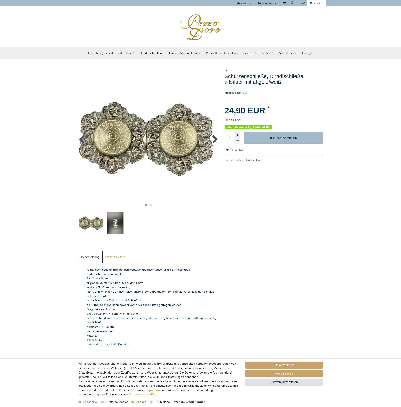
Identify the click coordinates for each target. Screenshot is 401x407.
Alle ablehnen (284, 373)
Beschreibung (90, 257)
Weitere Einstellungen (190, 401)
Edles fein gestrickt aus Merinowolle (111, 53)
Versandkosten (255, 160)
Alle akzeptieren (284, 365)
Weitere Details (115, 257)
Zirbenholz (285, 53)
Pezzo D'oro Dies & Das (221, 53)
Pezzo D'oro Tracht (256, 53)
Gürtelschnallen (151, 53)
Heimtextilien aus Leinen (184, 53)
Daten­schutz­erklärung (144, 394)
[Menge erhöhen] (237, 135)
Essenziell (91, 401)
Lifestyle (307, 53)
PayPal (142, 401)
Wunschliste (236, 149)
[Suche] (292, 3)
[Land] (284, 3)
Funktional (163, 401)
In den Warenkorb (284, 137)
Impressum (153, 390)
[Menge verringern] (237, 141)
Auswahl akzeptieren (284, 382)
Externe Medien (118, 401)
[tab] (90, 257)
